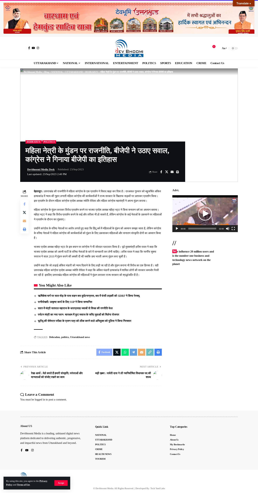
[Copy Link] (150, 352)
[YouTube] (33, 48)
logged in (40, 399)
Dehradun (54, 337)
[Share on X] (166, 172)
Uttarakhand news (80, 337)
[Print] (177, 172)
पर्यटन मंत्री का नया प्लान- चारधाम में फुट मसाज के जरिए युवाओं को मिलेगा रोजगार (78, 314)
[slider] (202, 228)
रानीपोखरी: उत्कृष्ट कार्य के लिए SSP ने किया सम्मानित (65, 301)
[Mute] (227, 228)
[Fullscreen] (233, 228)
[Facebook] (29, 48)
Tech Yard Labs (157, 488)
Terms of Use (23, 485)
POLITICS (49, 142)
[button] (61, 483)
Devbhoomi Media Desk (41, 169)
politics (65, 337)
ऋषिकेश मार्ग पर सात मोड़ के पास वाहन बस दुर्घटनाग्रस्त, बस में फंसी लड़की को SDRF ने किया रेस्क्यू (89, 295)
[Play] (177, 228)
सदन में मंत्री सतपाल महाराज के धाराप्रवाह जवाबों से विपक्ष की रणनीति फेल (75, 308)
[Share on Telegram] (133, 352)
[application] (205, 213)
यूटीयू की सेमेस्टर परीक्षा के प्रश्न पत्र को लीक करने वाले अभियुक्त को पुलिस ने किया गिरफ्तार (84, 320)
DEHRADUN (33, 142)
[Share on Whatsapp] (125, 352)
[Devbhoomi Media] (129, 48)
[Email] (172, 172)
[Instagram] (38, 48)
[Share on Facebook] (161, 172)
